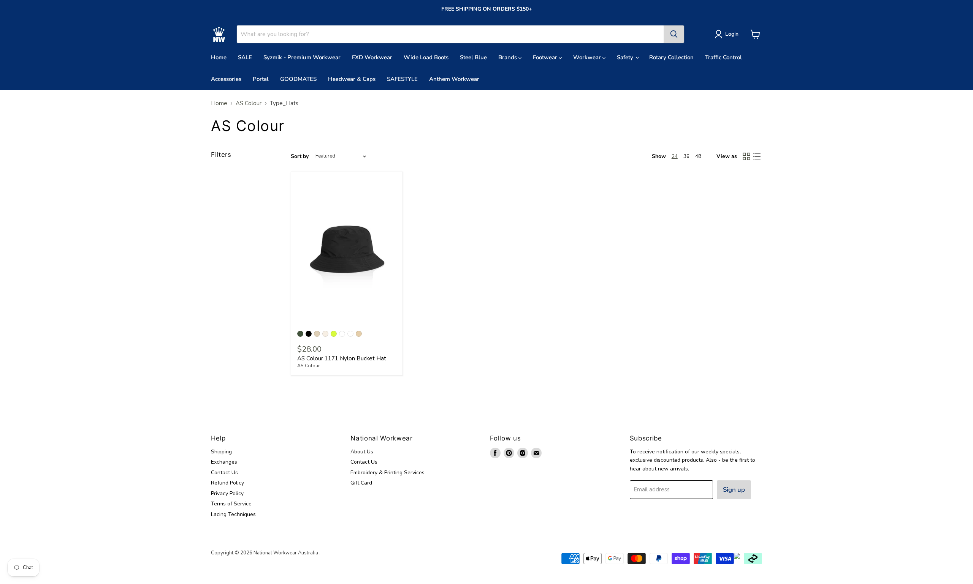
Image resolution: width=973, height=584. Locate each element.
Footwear (546, 57)
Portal (261, 79)
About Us (361, 451)
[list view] (757, 156)
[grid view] (746, 156)
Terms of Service (231, 503)
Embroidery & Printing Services (387, 472)
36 (686, 156)
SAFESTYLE (402, 79)
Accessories (226, 79)
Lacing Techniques (233, 514)
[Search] (674, 34)
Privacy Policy (227, 493)
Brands (508, 57)
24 (675, 156)
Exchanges (224, 462)
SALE (245, 57)
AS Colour (248, 103)
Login (731, 34)
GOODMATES (298, 79)
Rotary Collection (671, 57)
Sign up (734, 489)
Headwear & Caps (352, 79)
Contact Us (224, 472)
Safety (626, 57)
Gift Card (361, 482)
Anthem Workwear (454, 79)
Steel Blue (473, 57)
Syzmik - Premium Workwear (302, 57)
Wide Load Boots (426, 57)
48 (698, 156)
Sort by (300, 156)
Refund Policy (227, 482)
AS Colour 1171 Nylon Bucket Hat (341, 358)
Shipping (221, 451)
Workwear (587, 57)
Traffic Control (723, 57)
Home (219, 57)
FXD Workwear (372, 57)
